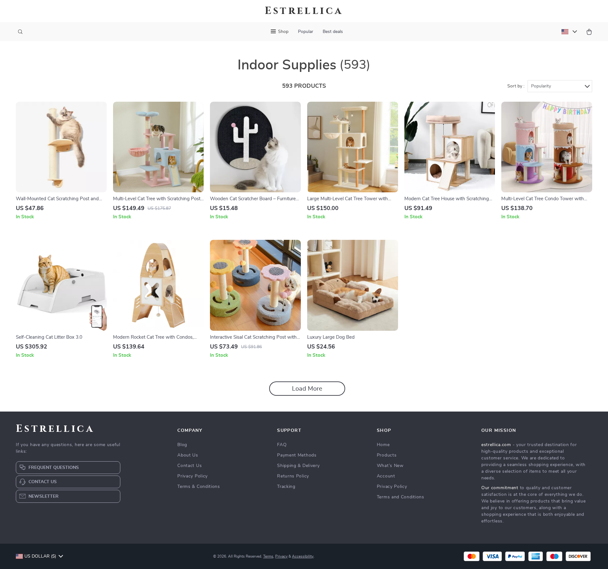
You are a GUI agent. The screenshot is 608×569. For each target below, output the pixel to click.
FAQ (282, 445)
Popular (305, 31)
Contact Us (189, 466)
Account (386, 476)
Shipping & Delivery (298, 466)
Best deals (333, 31)
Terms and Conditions (400, 497)
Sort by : (515, 86)
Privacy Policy (192, 476)
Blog (182, 445)
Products (387, 455)
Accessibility (303, 556)
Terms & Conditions (198, 486)
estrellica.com (496, 445)
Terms (268, 556)
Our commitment (499, 488)
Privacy (281, 556)
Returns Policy (293, 476)
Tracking (286, 486)
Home (383, 445)
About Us (187, 455)
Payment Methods (297, 455)
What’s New (390, 466)
